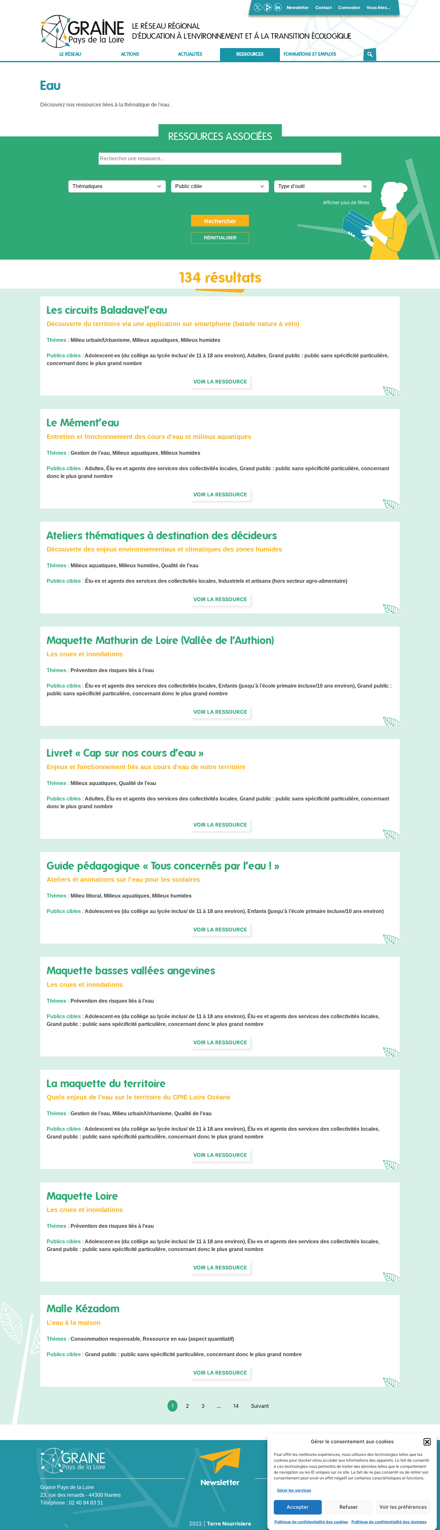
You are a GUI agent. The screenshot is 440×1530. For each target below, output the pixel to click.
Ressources (249, 54)
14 (236, 1406)
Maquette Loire (82, 1196)
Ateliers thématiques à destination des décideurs (162, 536)
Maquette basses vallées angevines (131, 971)
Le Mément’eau (83, 423)
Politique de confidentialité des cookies (311, 1521)
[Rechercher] (370, 54)
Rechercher (220, 221)
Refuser (349, 1507)
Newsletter (298, 7)
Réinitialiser (220, 237)
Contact (323, 7)
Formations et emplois (310, 54)
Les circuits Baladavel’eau (107, 310)
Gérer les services (294, 1489)
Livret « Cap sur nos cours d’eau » (125, 753)
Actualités (190, 54)
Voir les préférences (403, 1507)
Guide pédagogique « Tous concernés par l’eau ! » (163, 866)
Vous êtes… (378, 7)
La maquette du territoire (106, 1084)
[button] (427, 1441)
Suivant (260, 1406)
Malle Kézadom (83, 1309)
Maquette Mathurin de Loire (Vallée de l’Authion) (160, 640)
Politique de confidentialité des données (389, 1521)
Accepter (298, 1507)
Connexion (349, 7)
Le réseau (70, 54)
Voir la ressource (220, 381)
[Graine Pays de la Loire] (82, 31)
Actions (130, 54)
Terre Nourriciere (229, 1523)
